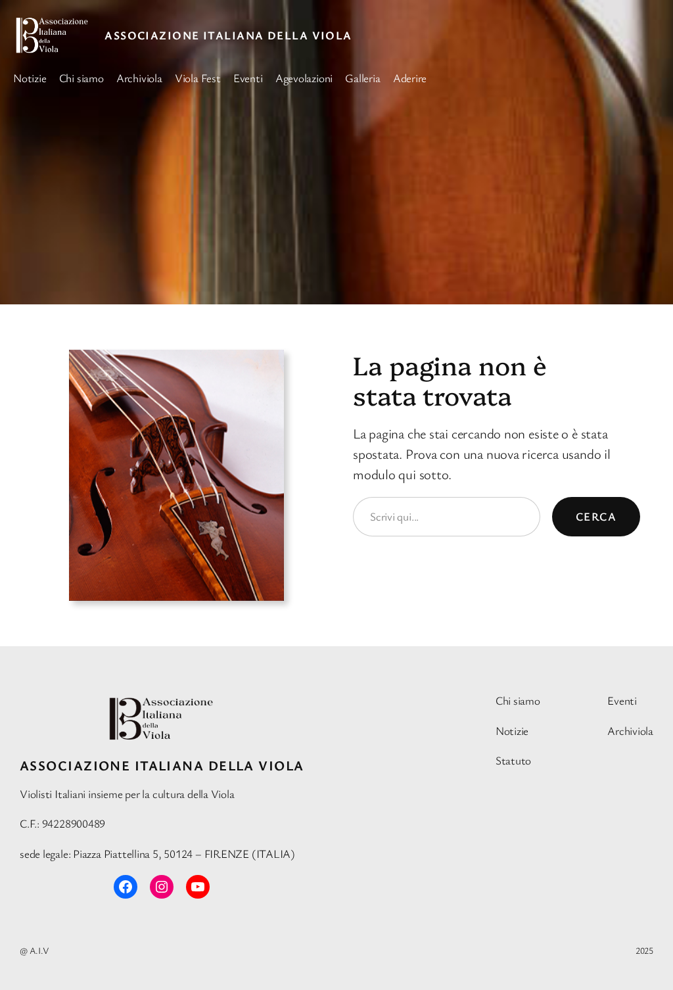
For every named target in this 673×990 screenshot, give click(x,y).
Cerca (596, 516)
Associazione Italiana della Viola (228, 35)
